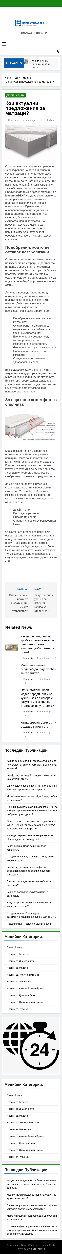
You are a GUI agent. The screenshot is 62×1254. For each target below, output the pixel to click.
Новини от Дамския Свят (21, 995)
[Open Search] (53, 51)
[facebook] (24, 14)
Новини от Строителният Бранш (25, 1002)
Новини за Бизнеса (17, 954)
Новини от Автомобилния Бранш (25, 988)
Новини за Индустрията (20, 961)
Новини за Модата (17, 967)
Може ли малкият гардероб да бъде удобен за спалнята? (38, 669)
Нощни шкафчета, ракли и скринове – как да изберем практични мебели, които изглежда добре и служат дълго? (32, 810)
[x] (31, 14)
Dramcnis (13, 120)
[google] (34, 14)
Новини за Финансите (19, 981)
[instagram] (28, 14)
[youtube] (38, 14)
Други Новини (15, 95)
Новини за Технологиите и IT (23, 974)
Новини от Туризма (17, 1009)
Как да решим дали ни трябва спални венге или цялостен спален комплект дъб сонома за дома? (42, 62)
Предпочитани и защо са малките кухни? (30, 923)
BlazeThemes (37, 1248)
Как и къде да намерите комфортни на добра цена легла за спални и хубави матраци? (28, 871)
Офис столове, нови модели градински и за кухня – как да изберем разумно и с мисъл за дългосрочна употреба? (37, 698)
